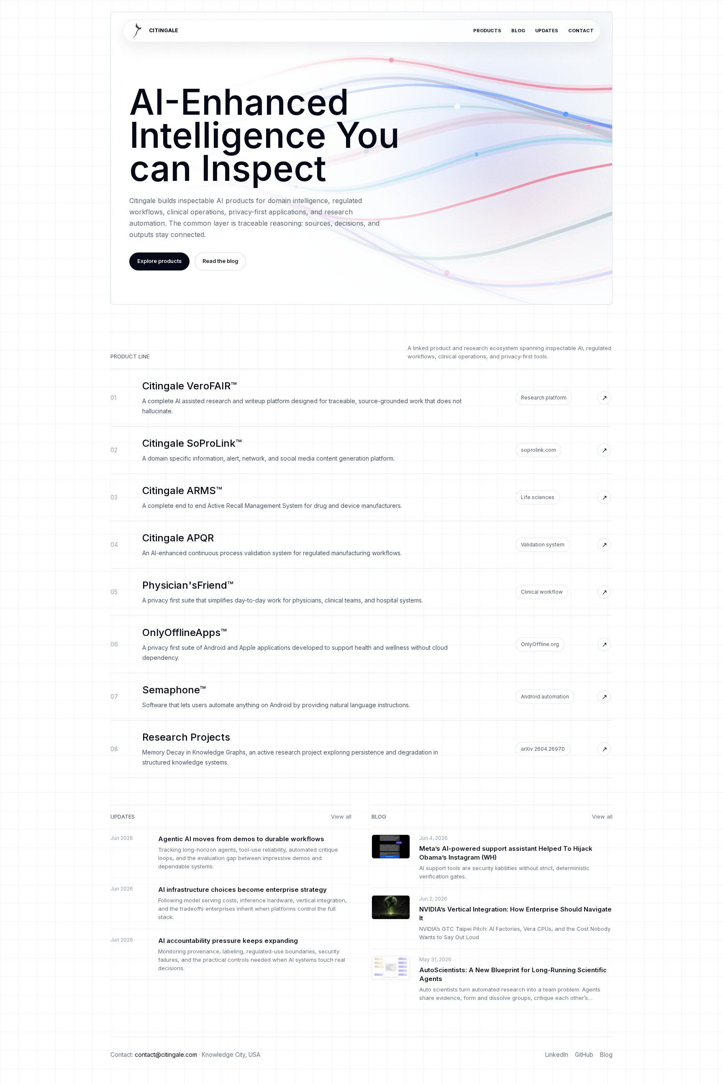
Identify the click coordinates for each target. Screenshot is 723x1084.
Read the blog (220, 260)
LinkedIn (556, 1054)
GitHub (584, 1054)
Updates (546, 30)
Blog (518, 30)
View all (341, 816)
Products (487, 30)
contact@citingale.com (166, 1054)
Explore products (159, 260)
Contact (581, 30)
